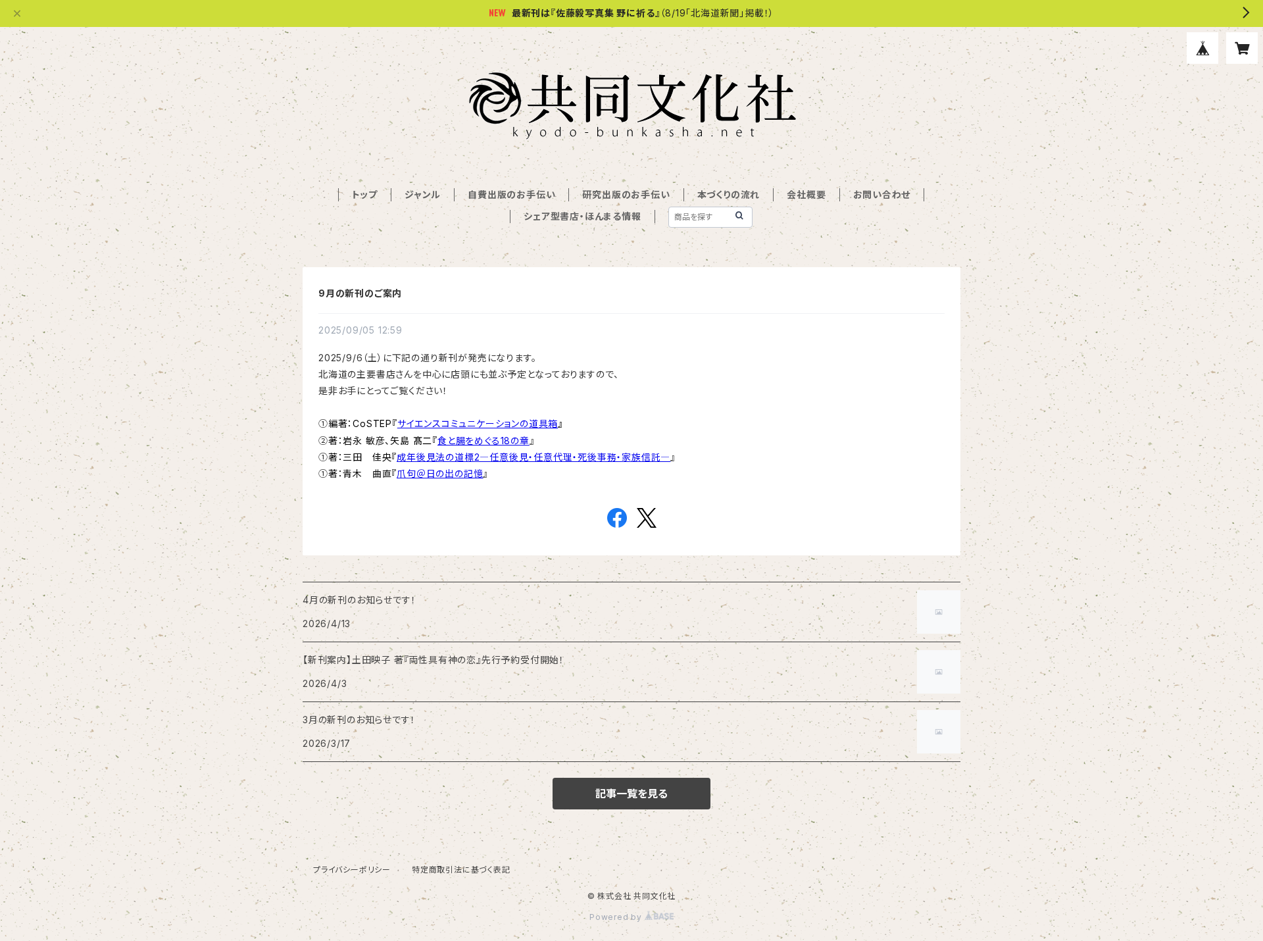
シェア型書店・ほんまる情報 (582, 216)
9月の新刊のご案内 (360, 293)
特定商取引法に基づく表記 (461, 870)
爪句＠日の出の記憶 (440, 473)
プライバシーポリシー (352, 870)
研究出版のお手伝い (626, 194)
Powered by (617, 917)
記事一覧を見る (631, 793)
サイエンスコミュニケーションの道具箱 (477, 423)
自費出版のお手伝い (511, 194)
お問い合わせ (882, 194)
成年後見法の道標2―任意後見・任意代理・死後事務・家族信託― (533, 457)
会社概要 (806, 194)
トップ (365, 194)
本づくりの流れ (728, 194)
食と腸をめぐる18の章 (483, 440)
